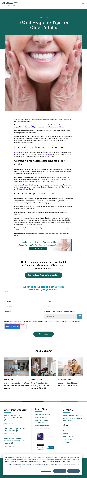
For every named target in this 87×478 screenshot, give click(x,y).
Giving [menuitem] (65, 433)
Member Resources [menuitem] (42, 425)
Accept (60, 471)
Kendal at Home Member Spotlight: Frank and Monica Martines (14, 441)
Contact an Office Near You (72, 415)
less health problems (49, 154)
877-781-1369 (70, 418)
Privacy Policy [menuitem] (68, 436)
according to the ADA (27, 189)
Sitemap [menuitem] (66, 442)
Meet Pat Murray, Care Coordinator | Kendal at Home (14, 417)
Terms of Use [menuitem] (67, 439)
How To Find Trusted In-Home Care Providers (15, 429)
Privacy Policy (66, 461)
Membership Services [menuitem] (43, 414)
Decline (74, 471)
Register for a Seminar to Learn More (43, 275)
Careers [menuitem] (65, 431)
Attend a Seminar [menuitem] (41, 417)
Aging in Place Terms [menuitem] (42, 428)
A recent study (19, 152)
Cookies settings (46, 471)
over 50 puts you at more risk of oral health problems (46, 127)
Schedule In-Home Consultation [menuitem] (41, 421)
